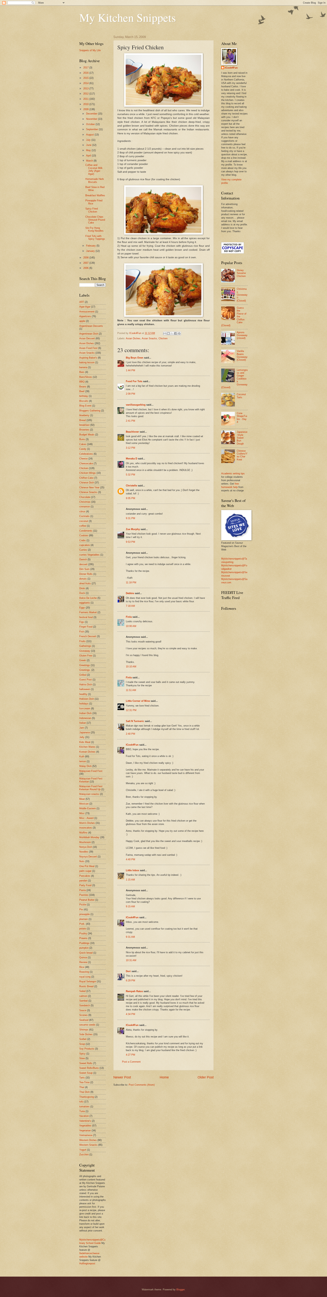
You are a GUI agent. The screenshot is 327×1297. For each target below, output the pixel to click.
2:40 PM (130, 733)
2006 (86, 268)
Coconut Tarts (241, 396)
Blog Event (85, 405)
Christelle (131, 485)
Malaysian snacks (89, 794)
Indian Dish (85, 713)
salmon (83, 996)
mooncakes (85, 827)
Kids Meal (84, 742)
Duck (82, 593)
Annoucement (86, 311)
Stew (82, 1058)
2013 (86, 88)
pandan (83, 880)
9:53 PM (130, 541)
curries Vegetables (89, 554)
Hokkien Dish (86, 698)
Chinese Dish (86, 482)
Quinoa (83, 957)
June (89, 145)
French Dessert (87, 636)
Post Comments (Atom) (142, 1084)
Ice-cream (84, 708)
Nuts (81, 861)
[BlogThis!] (168, 333)
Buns (82, 439)
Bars (81, 372)
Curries (83, 549)
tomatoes (84, 1106)
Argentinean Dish (88, 333)
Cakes (82, 444)
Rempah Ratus (134, 991)
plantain (83, 919)
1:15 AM (130, 879)
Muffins (83, 832)
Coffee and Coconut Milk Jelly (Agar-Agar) (94, 169)
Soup (82, 1044)
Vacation (84, 1116)
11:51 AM (131, 690)
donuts (83, 578)
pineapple (84, 914)
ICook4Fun (132, 744)
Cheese (83, 458)
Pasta (82, 890)
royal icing (84, 976)
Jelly (81, 737)
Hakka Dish (85, 684)
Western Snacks (88, 1144)
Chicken (163, 338)
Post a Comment (131, 1061)
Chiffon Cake (86, 477)
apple (82, 321)
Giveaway (84, 650)
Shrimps (83, 1029)
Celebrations (86, 453)
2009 (86, 109)
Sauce (82, 1010)
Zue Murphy (133, 529)
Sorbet (82, 1039)
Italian (82, 722)
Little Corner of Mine (138, 701)
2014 (86, 83)
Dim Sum (84, 569)
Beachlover (132, 431)
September (92, 129)
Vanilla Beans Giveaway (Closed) (242, 355)
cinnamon (84, 506)
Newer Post (122, 1077)
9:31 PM (130, 518)
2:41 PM (130, 420)
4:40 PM (130, 859)
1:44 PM (130, 370)
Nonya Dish (85, 847)
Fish (81, 631)
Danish (83, 559)
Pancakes (84, 875)
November (92, 118)
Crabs (82, 540)
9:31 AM (130, 936)
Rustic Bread (86, 986)
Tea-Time (84, 1082)
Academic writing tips (233, 473)
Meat (82, 799)
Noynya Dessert (88, 856)
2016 (86, 72)
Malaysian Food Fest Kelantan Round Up (90, 788)
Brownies (84, 429)
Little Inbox (132, 870)
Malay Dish (85, 766)
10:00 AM (131, 626)
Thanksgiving (86, 1096)
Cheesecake (86, 463)
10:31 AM (131, 960)
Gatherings (85, 646)
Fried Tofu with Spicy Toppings (95, 237)
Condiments (85, 530)
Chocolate (84, 497)
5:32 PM (130, 474)
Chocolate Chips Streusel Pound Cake (95, 219)
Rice (81, 967)
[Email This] (165, 333)
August (90, 134)
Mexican (84, 803)
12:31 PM (131, 710)
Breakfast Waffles (95, 195)
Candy (82, 449)
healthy (83, 694)
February (91, 245)
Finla (129, 616)
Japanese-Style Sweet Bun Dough (242, 438)
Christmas (84, 501)
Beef (81, 391)
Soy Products (86, 1048)
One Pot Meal (86, 866)
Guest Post (85, 679)
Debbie (130, 593)
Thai (81, 1087)
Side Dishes (86, 1034)
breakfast (84, 425)
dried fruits (85, 583)
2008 (86, 257)
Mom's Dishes (87, 823)
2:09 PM (130, 393)
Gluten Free (85, 655)
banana (83, 367)
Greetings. (85, 670)
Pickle (82, 904)
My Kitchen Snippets (127, 17)
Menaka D (131, 458)
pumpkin (84, 947)
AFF (81, 302)
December (92, 113)
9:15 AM (130, 906)
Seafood (83, 1020)
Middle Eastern (87, 808)
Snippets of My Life (90, 50)
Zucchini (84, 1154)
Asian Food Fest (88, 348)
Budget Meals (86, 434)
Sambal (83, 1000)
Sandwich (84, 1005)
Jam (81, 727)
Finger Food (85, 626)
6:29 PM (130, 980)
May (89, 150)
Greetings (84, 665)
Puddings (84, 943)
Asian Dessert (87, 338)
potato (82, 928)
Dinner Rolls (86, 574)
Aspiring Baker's (88, 357)
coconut (83, 521)
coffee (82, 525)
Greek (82, 660)
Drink (82, 588)
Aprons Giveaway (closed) (242, 335)
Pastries (83, 895)
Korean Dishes (87, 751)
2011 (86, 98)
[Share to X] (172, 333)
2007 (86, 262)
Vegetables (85, 1125)
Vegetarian (85, 1130)
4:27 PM (130, 1054)
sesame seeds (87, 1024)
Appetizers (85, 316)
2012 (86, 93)
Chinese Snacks (88, 492)
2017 (86, 67)
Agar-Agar (84, 306)
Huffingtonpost (87, 1263)
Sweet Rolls (85, 1063)
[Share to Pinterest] (179, 333)
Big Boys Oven (134, 357)
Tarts (82, 1077)
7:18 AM (130, 605)
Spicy (82, 1053)
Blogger (180, 1289)
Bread (82, 420)
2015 (86, 78)
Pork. (82, 923)
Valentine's (85, 1120)
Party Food (85, 885)
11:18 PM (131, 582)
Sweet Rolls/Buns (89, 1068)
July (88, 139)
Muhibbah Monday (89, 837)
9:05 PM (130, 498)
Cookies (83, 535)
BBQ (82, 381)
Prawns (83, 938)
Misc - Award (86, 818)
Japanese (84, 732)
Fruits (82, 641)
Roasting (84, 971)
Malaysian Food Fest (90, 771)
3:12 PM (130, 447)
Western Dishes (88, 1140)
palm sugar (85, 871)
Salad (82, 991)
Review (83, 962)
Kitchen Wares (87, 746)
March (90, 160)
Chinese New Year (89, 487)
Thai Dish (84, 1092)
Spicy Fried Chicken (91, 210)
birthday (83, 396)
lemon (82, 761)
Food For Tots (134, 381)
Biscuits (83, 401)
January (91, 251)
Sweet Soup (86, 1072)
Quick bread (86, 952)
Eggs (82, 607)
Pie (81, 909)
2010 (86, 104)
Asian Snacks (149, 338)
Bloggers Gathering (89, 410)
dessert (83, 564)
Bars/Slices (85, 377)
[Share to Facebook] (176, 333)
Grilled (82, 674)
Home (164, 1077)
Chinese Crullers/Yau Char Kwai (242, 455)
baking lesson (86, 362)
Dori (128, 971)
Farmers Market (88, 612)
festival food (86, 617)
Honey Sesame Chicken (241, 273)
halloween (84, 689)
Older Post (206, 1077)
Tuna (82, 1111)
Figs (81, 622)
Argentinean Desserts (91, 326)
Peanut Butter (86, 899)
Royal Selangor (87, 981)
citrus (82, 511)
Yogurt (82, 1149)
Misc (82, 813)
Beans (82, 386)
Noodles (83, 851)
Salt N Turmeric (135, 721)
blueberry (84, 415)
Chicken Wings (87, 472)
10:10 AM (131, 666)
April (89, 155)
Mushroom (85, 842)
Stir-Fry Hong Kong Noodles (94, 229)
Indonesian (85, 718)
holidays (83, 703)
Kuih (81, 756)
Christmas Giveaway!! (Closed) (242, 295)
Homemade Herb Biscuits (94, 180)
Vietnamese (85, 1135)
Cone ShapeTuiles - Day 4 (242, 417)
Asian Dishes (133, 338)
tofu (81, 1101)
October (91, 124)
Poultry (83, 933)
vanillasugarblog (136, 404)
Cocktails (84, 516)
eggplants (84, 602)
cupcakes (84, 545)
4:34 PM (130, 1014)
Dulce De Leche (88, 598)
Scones (83, 1015)
